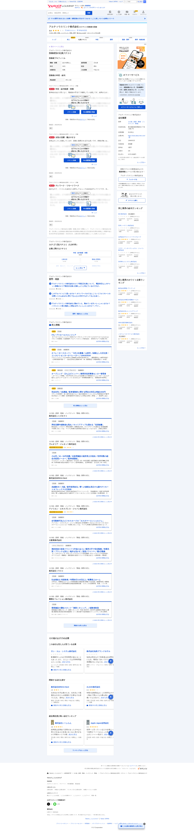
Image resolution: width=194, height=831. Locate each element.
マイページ (143, 14)
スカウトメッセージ (52, 783)
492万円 (136, 342)
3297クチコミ (71, 30)
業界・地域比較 (140, 39)
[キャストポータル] (132, 68)
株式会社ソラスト (56, 571)
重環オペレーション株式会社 (61, 599)
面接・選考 (127, 38)
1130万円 (136, 243)
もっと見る (140, 162)
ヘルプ (121, 1)
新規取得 (88, 5)
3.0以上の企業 (82, 33)
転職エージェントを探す (90, 789)
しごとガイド (77, 795)
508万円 (136, 294)
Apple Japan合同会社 (100, 723)
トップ (54, 39)
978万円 (136, 267)
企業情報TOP (67, 773)
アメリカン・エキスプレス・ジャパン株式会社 (68, 509)
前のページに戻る (57, 46)
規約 (87, 823)
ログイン (77, 7)
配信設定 (77, 783)
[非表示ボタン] (144, 824)
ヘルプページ (132, 765)
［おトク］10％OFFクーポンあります (94, 7)
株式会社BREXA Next (58, 478)
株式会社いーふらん (63, 723)
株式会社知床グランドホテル (98, 651)
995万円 (136, 256)
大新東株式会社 (55, 540)
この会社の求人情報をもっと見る (101, 437)
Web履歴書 (70, 783)
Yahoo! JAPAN (113, 1)
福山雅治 (140, 1)
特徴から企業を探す (60, 789)
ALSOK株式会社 (93, 687)
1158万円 (136, 231)
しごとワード (86, 795)
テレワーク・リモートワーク (67, 186)
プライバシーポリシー (62, 823)
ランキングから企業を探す (74, 789)
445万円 (136, 328)
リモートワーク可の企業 (93, 33)
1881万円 (136, 220)
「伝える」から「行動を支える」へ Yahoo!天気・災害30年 (65, 1)
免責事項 (109, 823)
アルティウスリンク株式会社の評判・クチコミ (113, 773)
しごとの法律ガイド (66, 795)
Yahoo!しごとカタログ (55, 773)
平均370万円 (83, 30)
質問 (111, 39)
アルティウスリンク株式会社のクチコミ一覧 (140, 773)
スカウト (134, 14)
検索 (144, 1)
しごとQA (119, 14)
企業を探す (110, 14)
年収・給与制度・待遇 (64, 89)
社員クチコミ (83, 38)
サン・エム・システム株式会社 (63, 651)
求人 (71, 38)
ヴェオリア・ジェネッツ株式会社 (62, 444)
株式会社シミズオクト (58, 416)
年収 (100, 38)
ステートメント (98, 823)
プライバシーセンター (77, 823)
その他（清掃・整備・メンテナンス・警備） (86, 773)
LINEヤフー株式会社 (52, 812)
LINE (58, 804)
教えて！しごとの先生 (53, 795)
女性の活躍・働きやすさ (65, 137)
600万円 (136, 317)
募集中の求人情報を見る (62, 670)
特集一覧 (127, 14)
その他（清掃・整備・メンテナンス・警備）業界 (62, 33)
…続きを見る (65, 662)
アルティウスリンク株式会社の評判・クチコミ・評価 (63, 86)
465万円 (136, 305)
